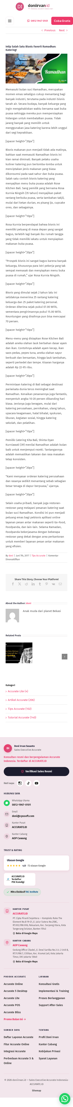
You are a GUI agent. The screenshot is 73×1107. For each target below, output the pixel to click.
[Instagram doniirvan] (20, 783)
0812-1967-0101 (21, 804)
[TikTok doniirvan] (28, 783)
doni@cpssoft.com (23, 816)
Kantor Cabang (48, 1044)
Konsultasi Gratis (49, 984)
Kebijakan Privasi (49, 1051)
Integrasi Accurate (15, 1051)
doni (11, 555)
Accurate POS (12, 1005)
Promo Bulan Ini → (15, 1019)
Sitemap (36, 1090)
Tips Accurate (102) (19, 708)
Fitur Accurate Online (16, 1044)
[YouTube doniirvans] (36, 783)
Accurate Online (13, 984)
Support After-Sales (51, 1005)
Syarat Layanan (48, 1058)
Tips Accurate (38, 555)
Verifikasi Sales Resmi (38, 771)
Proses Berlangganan (52, 998)
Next (62, 30)
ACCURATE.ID (19, 827)
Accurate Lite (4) (18, 691)
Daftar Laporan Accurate (18, 1037)
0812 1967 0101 (39, 20)
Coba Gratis (62, 20)
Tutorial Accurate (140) (22, 717)
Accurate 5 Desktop (15, 991)
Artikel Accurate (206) (21, 700)
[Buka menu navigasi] (10, 21)
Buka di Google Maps (27, 933)
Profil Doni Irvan (49, 1037)
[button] (8, 656)
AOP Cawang (19, 838)
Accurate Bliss (12, 1012)
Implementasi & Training (54, 991)
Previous (49, 30)
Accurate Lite (11, 998)
